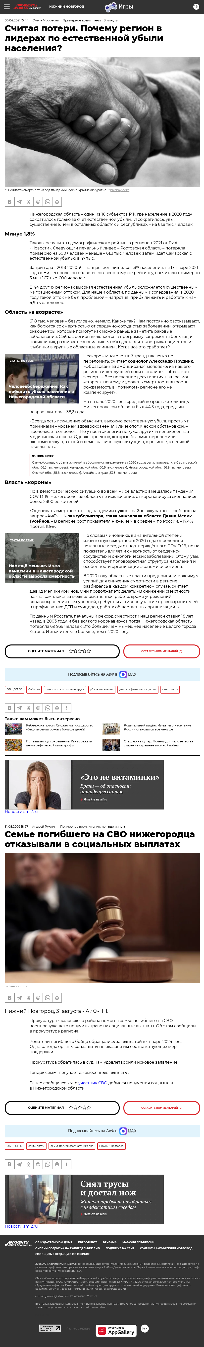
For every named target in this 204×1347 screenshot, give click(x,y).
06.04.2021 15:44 (17, 20)
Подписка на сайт (120, 1248)
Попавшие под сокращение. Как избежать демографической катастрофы (59, 743)
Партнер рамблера (78, 1328)
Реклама (110, 1242)
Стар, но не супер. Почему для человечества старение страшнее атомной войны (158, 743)
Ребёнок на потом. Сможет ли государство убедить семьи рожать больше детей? (59, 727)
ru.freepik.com (16, 986)
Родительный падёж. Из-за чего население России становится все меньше (157, 727)
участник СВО (92, 1083)
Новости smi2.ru (21, 811)
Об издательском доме (53, 1242)
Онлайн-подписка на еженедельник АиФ (67, 1248)
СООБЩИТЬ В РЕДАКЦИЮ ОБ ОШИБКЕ (62, 1254)
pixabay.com (119, 190)
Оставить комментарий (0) (161, 651)
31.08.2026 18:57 (16, 826)
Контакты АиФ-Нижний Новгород (166, 1248)
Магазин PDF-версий (138, 1242)
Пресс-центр (87, 1242)
